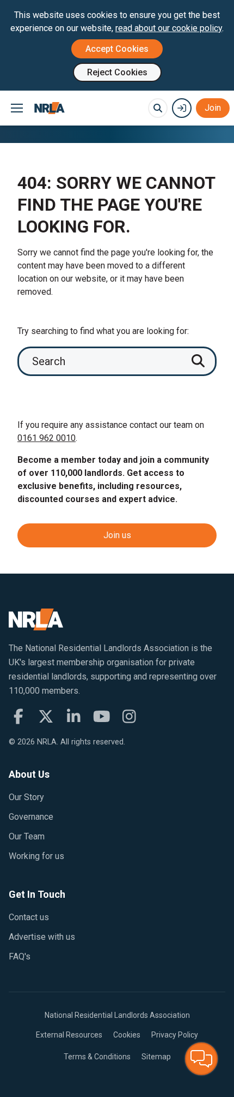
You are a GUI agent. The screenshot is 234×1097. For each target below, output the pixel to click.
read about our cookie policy (168, 28)
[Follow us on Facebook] (18, 716)
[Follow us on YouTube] (101, 716)
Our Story (26, 797)
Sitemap (156, 1056)
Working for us (36, 856)
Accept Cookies (117, 49)
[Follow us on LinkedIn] (73, 716)
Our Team (27, 836)
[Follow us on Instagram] (129, 716)
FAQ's (19, 956)
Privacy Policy (174, 1034)
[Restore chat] (201, 1058)
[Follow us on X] (46, 716)
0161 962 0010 (46, 438)
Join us (117, 535)
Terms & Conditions (97, 1056)
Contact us (29, 917)
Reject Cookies (117, 72)
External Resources (69, 1034)
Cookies (126, 1034)
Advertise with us (42, 937)
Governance (31, 817)
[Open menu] (16, 108)
